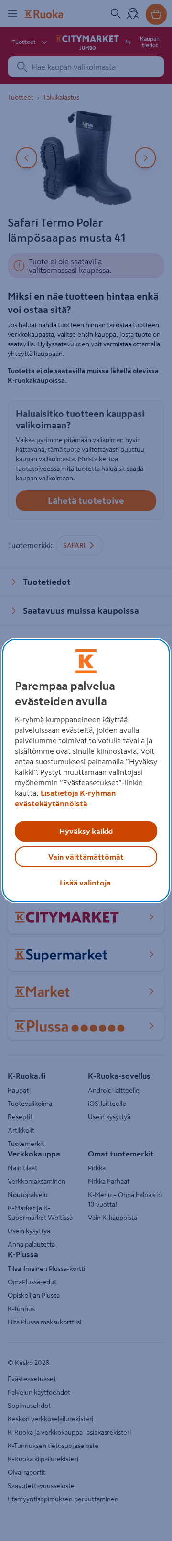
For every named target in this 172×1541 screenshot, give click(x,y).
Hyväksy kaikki (86, 831)
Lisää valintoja (85, 882)
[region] (86, 770)
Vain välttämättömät (86, 857)
